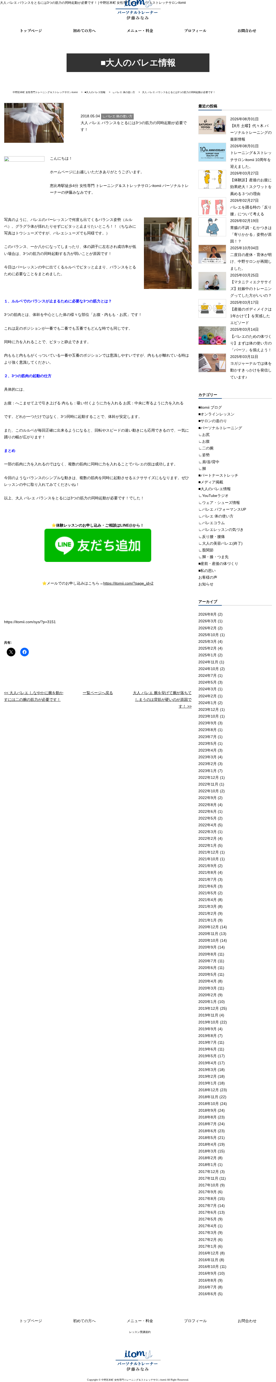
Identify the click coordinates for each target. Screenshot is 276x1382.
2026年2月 (207, 628)
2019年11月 (208, 1015)
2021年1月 (207, 920)
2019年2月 (207, 1076)
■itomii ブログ (210, 407)
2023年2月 (207, 764)
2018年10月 (208, 1103)
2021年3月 (207, 906)
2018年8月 (207, 1117)
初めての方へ (84, 31)
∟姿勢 (204, 455)
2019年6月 (207, 1049)
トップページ (31, 31)
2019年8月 (207, 1035)
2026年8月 (207, 614)
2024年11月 (208, 662)
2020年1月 (207, 1001)
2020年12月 (208, 927)
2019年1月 (207, 1083)
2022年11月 (208, 784)
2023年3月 (207, 757)
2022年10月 (208, 791)
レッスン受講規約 (140, 1331)
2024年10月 (208, 669)
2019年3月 (207, 1069)
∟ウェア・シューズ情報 (219, 502)
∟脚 (202, 468)
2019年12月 (208, 1008)
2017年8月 (207, 1198)
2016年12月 (208, 1253)
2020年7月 (207, 961)
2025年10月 (208, 635)
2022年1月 (207, 845)
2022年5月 (207, 818)
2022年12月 (208, 777)
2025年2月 (207, 648)
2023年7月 (207, 737)
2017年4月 (207, 1226)
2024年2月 (207, 696)
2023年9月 (207, 723)
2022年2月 (207, 838)
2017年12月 (208, 1171)
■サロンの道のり (212, 421)
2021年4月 (207, 900)
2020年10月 (208, 940)
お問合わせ (246, 31)
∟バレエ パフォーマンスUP (222, 509)
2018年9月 (207, 1110)
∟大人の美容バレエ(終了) (220, 543)
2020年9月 (207, 947)
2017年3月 (207, 1232)
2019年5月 (207, 1056)
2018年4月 (207, 1144)
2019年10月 (208, 1022)
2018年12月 (208, 1090)
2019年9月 (207, 1029)
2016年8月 (207, 1280)
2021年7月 (207, 879)
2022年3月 (207, 832)
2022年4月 (207, 825)
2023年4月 (207, 750)
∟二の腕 (205, 448)
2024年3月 (207, 689)
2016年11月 (208, 1260)
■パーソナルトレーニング (220, 428)
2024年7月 (207, 675)
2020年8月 (207, 954)
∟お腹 (204, 441)
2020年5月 (207, 974)
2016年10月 (208, 1266)
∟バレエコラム (211, 523)
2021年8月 (207, 872)
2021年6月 (207, 886)
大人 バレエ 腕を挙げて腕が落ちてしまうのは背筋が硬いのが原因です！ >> (162, 699)
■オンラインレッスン (216, 414)
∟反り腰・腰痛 (211, 536)
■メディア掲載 (210, 482)
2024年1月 (207, 703)
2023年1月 (207, 771)
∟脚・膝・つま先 (213, 557)
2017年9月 (207, 1192)
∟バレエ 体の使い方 (215, 516)
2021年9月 (207, 866)
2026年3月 (207, 621)
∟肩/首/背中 (208, 462)
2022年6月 (207, 811)
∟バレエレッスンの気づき (221, 529)
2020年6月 (207, 967)
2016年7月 (207, 1287)
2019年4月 (207, 1063)
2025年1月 (207, 655)
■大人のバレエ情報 (214, 489)
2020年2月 (207, 995)
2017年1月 (207, 1246)
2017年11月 (208, 1178)
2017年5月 (207, 1219)
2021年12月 (208, 852)
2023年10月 (208, 716)
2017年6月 (207, 1212)
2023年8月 (207, 730)
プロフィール (195, 31)
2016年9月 (207, 1273)
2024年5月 (207, 682)
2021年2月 (207, 913)
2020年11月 (208, 933)
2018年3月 (207, 1151)
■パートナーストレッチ (218, 475)
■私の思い (207, 570)
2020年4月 (207, 981)
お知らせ (205, 584)
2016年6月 (207, 1294)
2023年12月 (208, 709)
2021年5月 (207, 893)
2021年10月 (208, 859)
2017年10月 (208, 1185)
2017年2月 (207, 1239)
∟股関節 (205, 550)
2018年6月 (207, 1131)
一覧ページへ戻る (98, 693)
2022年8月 (207, 805)
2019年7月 (207, 1042)
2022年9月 (207, 798)
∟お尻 (204, 434)
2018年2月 (207, 1158)
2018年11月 (208, 1097)
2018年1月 (207, 1164)
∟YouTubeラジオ (213, 495)
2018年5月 (207, 1137)
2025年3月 (207, 641)
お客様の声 (207, 577)
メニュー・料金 (140, 31)
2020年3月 (207, 988)
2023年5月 (207, 743)
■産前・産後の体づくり (218, 563)
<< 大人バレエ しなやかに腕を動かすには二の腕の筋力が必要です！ (33, 696)
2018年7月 (207, 1124)
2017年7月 (207, 1205)
